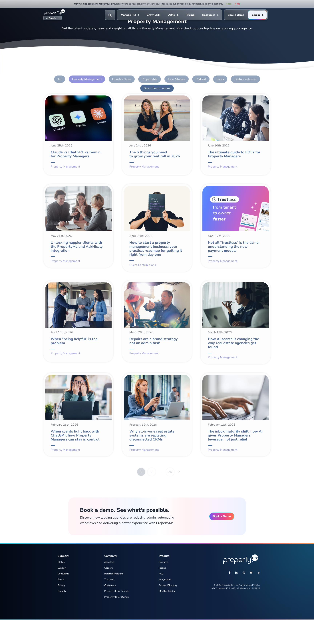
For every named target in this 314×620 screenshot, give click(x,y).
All (60, 79)
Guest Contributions (157, 88)
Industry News (121, 79)
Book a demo (236, 15)
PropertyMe (149, 79)
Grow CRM (153, 15)
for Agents (50, 18)
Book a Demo (222, 516)
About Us (109, 562)
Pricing (190, 15)
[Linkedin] (236, 573)
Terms (61, 579)
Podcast (201, 79)
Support (62, 568)
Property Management (87, 79)
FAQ (161, 573)
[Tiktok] (258, 573)
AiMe (171, 15)
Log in (256, 15)
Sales (220, 79)
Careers (108, 568)
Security (62, 591)
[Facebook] (229, 573)
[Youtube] (251, 573)
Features (163, 562)
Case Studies (176, 79)
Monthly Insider (167, 591)
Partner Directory (168, 585)
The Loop (109, 579)
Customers (110, 585)
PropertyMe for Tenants (116, 591)
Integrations (165, 579)
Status (61, 562)
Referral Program (113, 573)
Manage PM (128, 15)
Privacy (61, 585)
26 (170, 472)
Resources (208, 15)
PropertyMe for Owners (116, 597)
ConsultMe (63, 573)
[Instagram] (244, 573)
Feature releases (245, 79)
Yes (229, 3)
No (238, 3)
